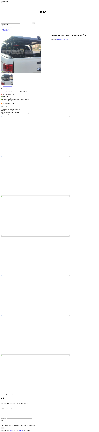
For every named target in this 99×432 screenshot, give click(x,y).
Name (2, 420)
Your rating (3, 408)
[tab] (5, 86)
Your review (4, 418)
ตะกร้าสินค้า (6, 29)
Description (5, 86)
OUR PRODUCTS (7, 27)
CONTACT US (6, 30)
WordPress (11, 430)
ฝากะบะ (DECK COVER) (62, 39)
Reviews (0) (11, 86)
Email (2, 423)
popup (97, 430)
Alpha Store (20, 430)
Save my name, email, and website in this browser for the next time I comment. (19, 425)
